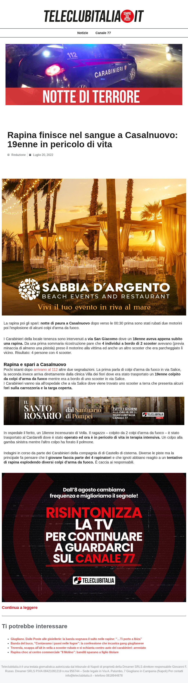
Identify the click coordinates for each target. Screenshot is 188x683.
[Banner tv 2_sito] (94, 411)
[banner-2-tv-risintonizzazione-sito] (94, 537)
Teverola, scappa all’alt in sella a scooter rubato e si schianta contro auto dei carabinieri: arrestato (78, 647)
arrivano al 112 (46, 370)
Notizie (82, 33)
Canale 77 (103, 33)
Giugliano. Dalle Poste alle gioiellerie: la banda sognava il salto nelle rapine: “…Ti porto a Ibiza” (76, 639)
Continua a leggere (19, 607)
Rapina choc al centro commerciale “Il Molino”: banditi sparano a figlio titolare (65, 652)
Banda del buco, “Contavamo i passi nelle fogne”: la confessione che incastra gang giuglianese (77, 643)
